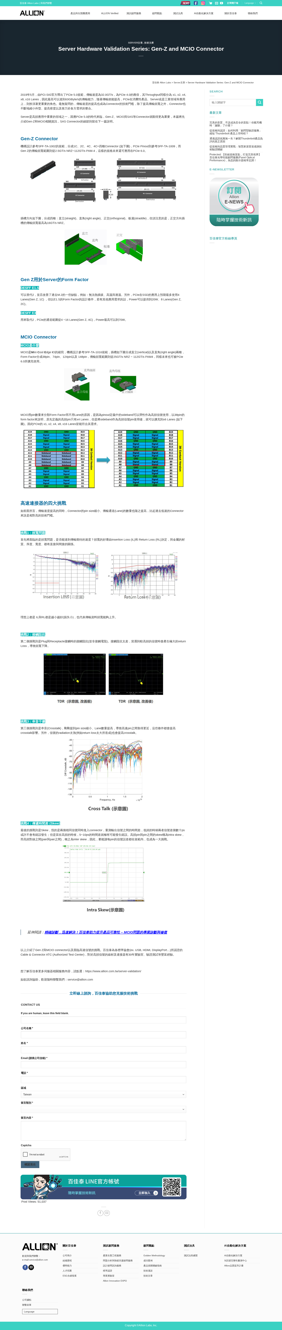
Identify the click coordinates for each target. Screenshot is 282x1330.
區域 (23, 1088)
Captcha (26, 1145)
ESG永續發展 (70, 1275)
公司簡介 (67, 1255)
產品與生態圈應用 (80, 13)
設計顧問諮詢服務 (112, 1265)
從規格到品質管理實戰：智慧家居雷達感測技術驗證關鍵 (236, 148)
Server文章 (135, 42)
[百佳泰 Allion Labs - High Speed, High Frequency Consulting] (32, 12)
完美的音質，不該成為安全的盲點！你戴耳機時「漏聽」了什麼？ (236, 124)
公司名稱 (27, 1028)
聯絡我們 (253, 13)
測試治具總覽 (191, 1255)
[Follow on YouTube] (221, 3)
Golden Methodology (154, 1255)
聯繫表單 (26, 1305)
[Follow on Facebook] (25, 1267)
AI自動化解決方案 (203, 13)
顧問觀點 (157, 13)
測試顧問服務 (133, 13)
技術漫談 (148, 1270)
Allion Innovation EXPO (115, 1280)
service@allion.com (80, 979)
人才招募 (67, 1270)
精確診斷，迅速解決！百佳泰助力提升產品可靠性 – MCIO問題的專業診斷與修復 (106, 932)
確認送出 (30, 1164)
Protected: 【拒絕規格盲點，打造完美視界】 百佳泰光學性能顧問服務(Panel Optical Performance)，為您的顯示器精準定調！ (235, 157)
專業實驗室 (108, 1275)
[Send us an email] (216, 3)
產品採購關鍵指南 (152, 1265)
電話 (24, 1073)
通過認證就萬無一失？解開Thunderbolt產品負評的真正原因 (236, 140)
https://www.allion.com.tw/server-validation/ (113, 971)
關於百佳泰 (231, 13)
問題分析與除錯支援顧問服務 (118, 1260)
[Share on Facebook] (100, 1213)
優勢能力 (67, 1265)
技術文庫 (149, 42)
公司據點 (26, 1300)
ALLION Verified (109, 13)
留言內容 (27, 1117)
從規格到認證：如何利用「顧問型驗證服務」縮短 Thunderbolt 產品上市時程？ (236, 132)
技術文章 (148, 1275)
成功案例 (148, 1260)
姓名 (24, 1043)
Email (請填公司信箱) (34, 1058)
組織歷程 (67, 1260)
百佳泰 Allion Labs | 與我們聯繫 (36, 3)
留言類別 (27, 1102)
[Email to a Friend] (107, 1213)
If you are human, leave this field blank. (45, 1013)
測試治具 (178, 13)
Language (249, 3)
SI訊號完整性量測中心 (235, 1260)
